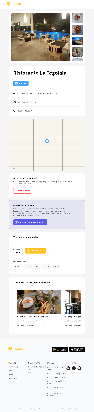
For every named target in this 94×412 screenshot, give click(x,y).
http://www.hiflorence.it (28, 102)
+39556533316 (24, 111)
